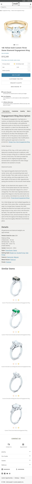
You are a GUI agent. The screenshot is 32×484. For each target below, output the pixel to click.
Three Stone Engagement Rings (20, 198)
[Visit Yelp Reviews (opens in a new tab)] (23, 469)
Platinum (13, 259)
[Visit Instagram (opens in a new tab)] (3, 473)
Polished (8, 262)
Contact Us (16, 438)
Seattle (4, 461)
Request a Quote (16, 83)
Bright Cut (13, 253)
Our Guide (5, 456)
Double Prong (21, 253)
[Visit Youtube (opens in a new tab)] (8, 473)
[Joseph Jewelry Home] (0, 10)
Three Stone (8, 250)
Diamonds (10, 257)
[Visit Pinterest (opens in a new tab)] (10, 473)
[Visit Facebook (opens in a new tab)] (5, 473)
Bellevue (4, 465)
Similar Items (8, 268)
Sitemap (17, 478)
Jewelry (4, 452)
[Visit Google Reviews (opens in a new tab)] (9, 469)
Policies (23, 478)
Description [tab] (6, 111)
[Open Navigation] (1, 4)
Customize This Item (16, 79)
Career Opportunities (7, 478)
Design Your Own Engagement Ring (19, 142)
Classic (15, 250)
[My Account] (30, 4)
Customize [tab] (15, 111)
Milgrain (16, 257)
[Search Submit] (30, 7)
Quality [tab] (22, 111)
